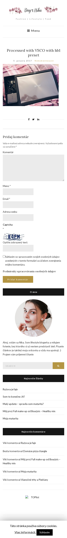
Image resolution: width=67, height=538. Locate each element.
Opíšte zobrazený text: (15, 242)
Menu (35, 30)
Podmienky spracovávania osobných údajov (29, 271)
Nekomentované (44, 61)
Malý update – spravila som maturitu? (23, 403)
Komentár (8, 152)
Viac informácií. (25, 532)
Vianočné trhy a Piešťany (34, 479)
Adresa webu (10, 211)
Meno (7, 185)
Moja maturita (10, 418)
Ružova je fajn (10, 389)
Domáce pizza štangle (35, 451)
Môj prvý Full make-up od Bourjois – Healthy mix (29, 411)
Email (6, 198)
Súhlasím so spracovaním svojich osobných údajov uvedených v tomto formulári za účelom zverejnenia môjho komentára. (33, 260)
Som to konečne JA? (14, 396)
